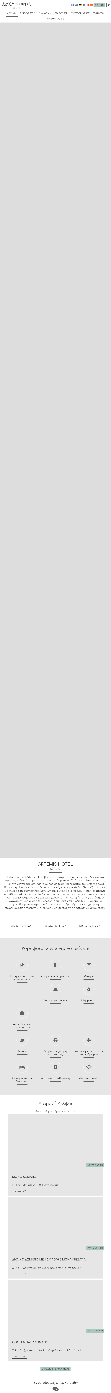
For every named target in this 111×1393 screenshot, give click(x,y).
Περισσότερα (20, 1191)
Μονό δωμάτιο (24, 1176)
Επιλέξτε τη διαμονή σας (55, 1369)
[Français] (84, 5)
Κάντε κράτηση (95, 1165)
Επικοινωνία (55, 19)
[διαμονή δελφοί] (16, 5)
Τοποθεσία (27, 13)
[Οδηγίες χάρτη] (108, 5)
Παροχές (61, 13)
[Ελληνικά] (76, 5)
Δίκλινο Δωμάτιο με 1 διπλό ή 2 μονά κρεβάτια (49, 1259)
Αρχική (11, 13)
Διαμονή (45, 13)
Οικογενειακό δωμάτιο (30, 1342)
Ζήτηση (98, 13)
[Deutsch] (80, 5)
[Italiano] (88, 5)
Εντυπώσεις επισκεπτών (55, 1383)
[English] (73, 5)
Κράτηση (99, 5)
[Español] (92, 5)
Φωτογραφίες (80, 13)
